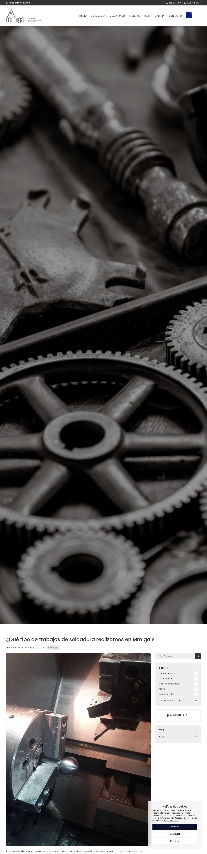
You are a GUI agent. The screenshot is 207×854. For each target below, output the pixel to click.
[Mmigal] (24, 15)
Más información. (171, 820)
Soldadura (53, 647)
